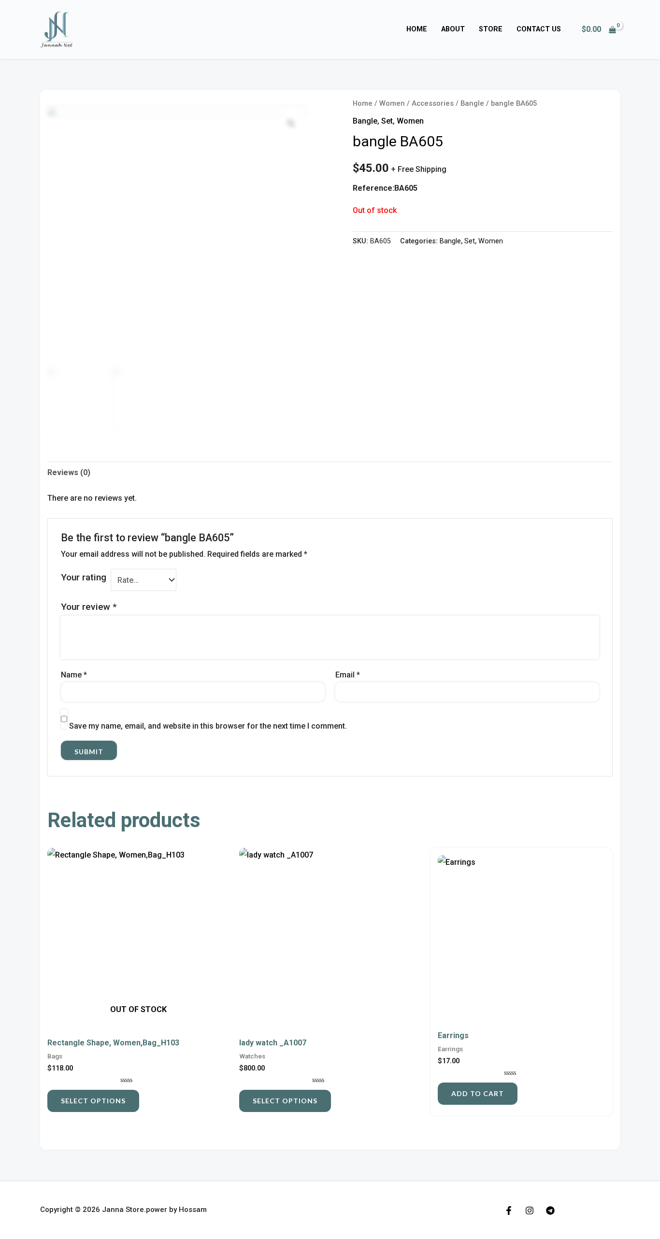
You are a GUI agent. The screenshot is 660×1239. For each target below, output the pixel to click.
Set (387, 121)
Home (416, 29)
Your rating (83, 577)
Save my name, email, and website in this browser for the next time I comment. (208, 726)
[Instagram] (529, 1210)
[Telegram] (550, 1210)
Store (490, 29)
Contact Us (539, 29)
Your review (88, 606)
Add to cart (477, 1093)
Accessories (433, 103)
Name (74, 674)
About (453, 29)
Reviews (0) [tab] (68, 472)
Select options (93, 1101)
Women (392, 103)
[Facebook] (508, 1210)
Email (347, 674)
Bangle (472, 103)
